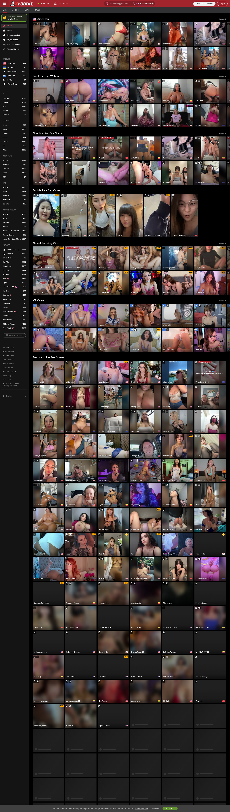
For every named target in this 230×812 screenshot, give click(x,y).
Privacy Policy (8, 364)
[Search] (134, 3)
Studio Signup (8, 376)
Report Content (8, 356)
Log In (222, 4)
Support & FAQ (8, 348)
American (43, 19)
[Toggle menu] (4, 3)
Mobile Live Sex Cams (46, 190)
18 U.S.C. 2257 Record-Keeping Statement (11, 385)
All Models (7, 380)
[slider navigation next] (223, 46)
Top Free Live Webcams (47, 76)
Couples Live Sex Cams (47, 133)
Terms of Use (8, 368)
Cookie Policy (141, 808)
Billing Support (8, 352)
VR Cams (38, 300)
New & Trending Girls (46, 243)
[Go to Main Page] (22, 3)
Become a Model (9, 372)
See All (222, 19)
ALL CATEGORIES (15, 335)
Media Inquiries (8, 360)
